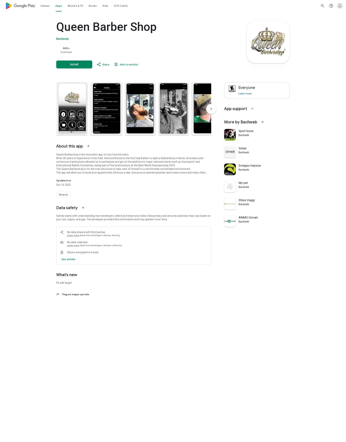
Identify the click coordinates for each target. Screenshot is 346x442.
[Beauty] (63, 194)
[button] (71, 108)
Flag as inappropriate (72, 294)
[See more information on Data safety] (83, 207)
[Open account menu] (340, 5)
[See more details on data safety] (68, 259)
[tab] (45, 6)
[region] (128, 50)
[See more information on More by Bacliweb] (262, 122)
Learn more (73, 235)
